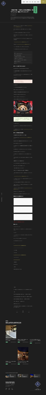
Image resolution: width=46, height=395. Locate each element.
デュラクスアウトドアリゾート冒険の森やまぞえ (23, 44)
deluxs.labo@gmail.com (17, 259)
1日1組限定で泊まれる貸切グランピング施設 (19, 56)
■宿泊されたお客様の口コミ (17, 61)
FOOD (32, 1)
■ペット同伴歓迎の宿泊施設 (17, 55)
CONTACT (38, 1)
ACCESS (35, 1)
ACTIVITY (27, 1)
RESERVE (43, 1)
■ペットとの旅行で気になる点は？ (18, 53)
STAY (30, 1)
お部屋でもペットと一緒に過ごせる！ (18, 58)
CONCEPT (24, 1)
